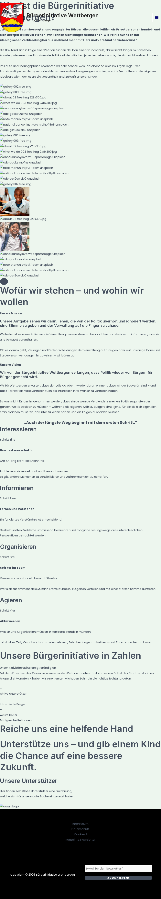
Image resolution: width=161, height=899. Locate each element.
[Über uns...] (15, 184)
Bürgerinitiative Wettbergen (63, 15)
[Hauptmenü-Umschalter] (156, 17)
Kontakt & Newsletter (80, 840)
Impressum (80, 824)
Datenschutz (80, 829)
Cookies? (80, 834)
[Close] (4, 281)
